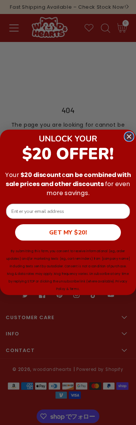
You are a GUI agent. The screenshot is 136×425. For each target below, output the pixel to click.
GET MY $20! (68, 232)
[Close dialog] (129, 136)
